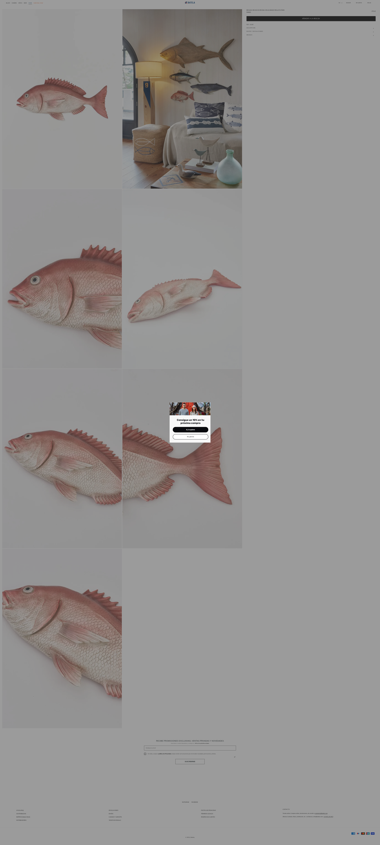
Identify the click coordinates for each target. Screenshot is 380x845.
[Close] (208, 404)
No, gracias (190, 437)
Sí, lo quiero (190, 430)
